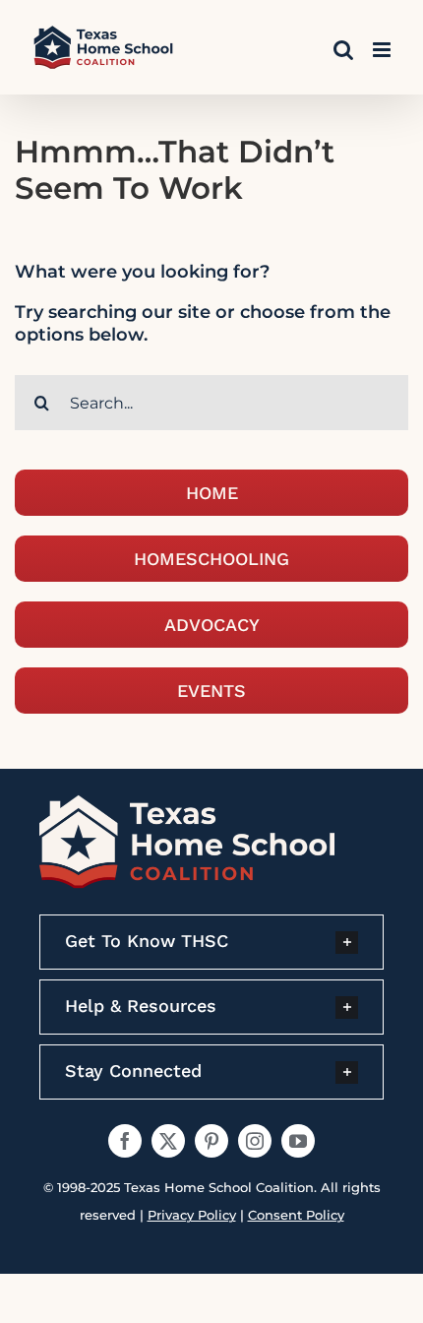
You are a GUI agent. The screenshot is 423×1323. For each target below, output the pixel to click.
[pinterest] (211, 1141)
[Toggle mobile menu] (383, 49)
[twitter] (168, 1141)
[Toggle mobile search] (343, 49)
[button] (211, 942)
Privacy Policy (192, 1215)
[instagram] (255, 1141)
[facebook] (125, 1141)
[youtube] (298, 1141)
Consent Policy (296, 1215)
